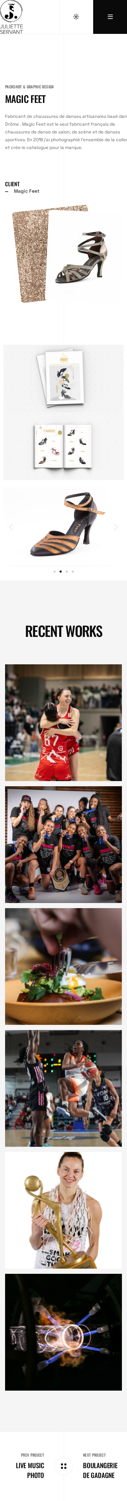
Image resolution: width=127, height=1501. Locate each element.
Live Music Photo (30, 1470)
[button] (11, 527)
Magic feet (25, 99)
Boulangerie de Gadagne (100, 1470)
